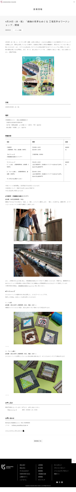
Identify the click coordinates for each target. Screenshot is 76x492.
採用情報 (40, 476)
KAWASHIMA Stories (25, 473)
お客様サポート (24, 476)
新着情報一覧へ (38, 441)
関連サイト (57, 473)
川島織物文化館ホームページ (26, 286)
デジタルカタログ (24, 471)
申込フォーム (11, 410)
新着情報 (40, 471)
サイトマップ (41, 479)
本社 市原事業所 (21, 120)
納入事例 (40, 468)
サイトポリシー (58, 465)
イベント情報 (18, 30)
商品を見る (22, 468)
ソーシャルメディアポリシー (61, 471)
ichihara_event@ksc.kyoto (19, 425)
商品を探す (22, 465)
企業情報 (40, 465)
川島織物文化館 (42, 473)
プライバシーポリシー (59, 468)
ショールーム (23, 479)
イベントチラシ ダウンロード (13, 430)
